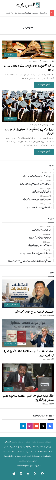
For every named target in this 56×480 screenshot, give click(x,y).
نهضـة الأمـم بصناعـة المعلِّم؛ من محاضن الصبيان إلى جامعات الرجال (29, 131)
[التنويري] (28, 5)
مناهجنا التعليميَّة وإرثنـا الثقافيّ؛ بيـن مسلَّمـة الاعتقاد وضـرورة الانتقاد (29, 68)
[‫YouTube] (36, 426)
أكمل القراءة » (44, 85)
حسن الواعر (28, 27)
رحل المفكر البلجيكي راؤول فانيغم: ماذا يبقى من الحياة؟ (26, 13)
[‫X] (43, 426)
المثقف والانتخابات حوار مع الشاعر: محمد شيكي (34, 311)
